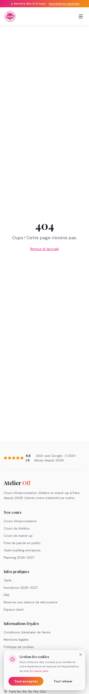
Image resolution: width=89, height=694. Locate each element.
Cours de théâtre (16, 528)
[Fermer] (80, 654)
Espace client (14, 609)
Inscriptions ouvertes (64, 3)
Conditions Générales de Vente (27, 632)
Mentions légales (16, 639)
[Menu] (80, 16)
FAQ (6, 595)
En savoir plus (39, 671)
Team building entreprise (22, 550)
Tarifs (8, 580)
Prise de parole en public (22, 543)
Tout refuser (63, 681)
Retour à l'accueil (44, 249)
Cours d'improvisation (20, 521)
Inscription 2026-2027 (21, 588)
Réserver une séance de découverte (31, 602)
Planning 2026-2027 (19, 557)
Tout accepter (26, 681)
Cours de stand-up (18, 536)
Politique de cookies (19, 647)
